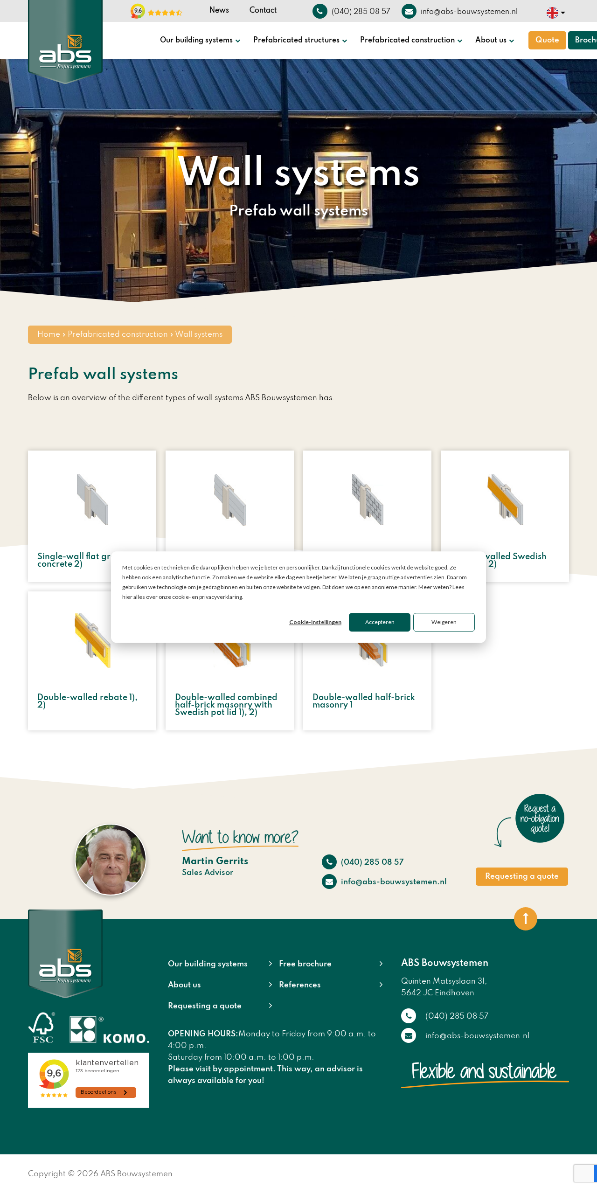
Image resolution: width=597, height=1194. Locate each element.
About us (491, 40)
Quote (547, 40)
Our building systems (196, 40)
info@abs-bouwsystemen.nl (393, 882)
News (219, 10)
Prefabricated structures (296, 40)
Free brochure (305, 964)
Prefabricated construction (407, 40)
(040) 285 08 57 (371, 863)
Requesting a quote (522, 877)
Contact (263, 10)
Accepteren (380, 622)
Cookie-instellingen (315, 622)
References (300, 985)
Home (48, 335)
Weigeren (444, 622)
